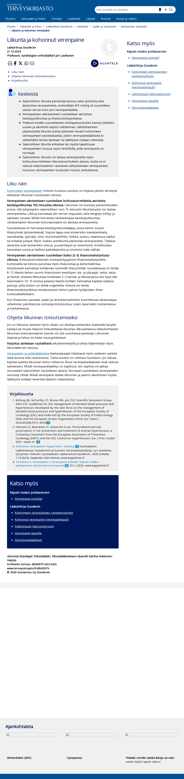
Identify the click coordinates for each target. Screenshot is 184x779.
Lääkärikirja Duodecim (59, 26)
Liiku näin (17, 72)
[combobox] (135, 9)
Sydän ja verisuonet (104, 26)
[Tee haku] (171, 9)
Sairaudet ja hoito (33, 19)
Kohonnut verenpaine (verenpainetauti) (42, 520)
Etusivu (10, 19)
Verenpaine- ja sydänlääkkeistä (28, 353)
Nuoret (106, 19)
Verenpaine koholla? (29, 499)
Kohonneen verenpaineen (24, 191)
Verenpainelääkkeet (28, 540)
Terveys (56, 19)
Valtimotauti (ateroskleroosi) (34, 526)
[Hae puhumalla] (160, 9)
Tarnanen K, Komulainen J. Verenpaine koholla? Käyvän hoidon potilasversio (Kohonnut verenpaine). (57, 463)
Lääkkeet (74, 19)
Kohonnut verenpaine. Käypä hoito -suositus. (45, 446)
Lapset (90, 19)
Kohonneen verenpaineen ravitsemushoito (44, 513)
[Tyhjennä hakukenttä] (166, 9)
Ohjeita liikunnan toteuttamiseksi (33, 76)
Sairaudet (82, 26)
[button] (10, 63)
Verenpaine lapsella (28, 533)
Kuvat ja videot (126, 19)
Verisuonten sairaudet (134, 26)
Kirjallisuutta (19, 80)
